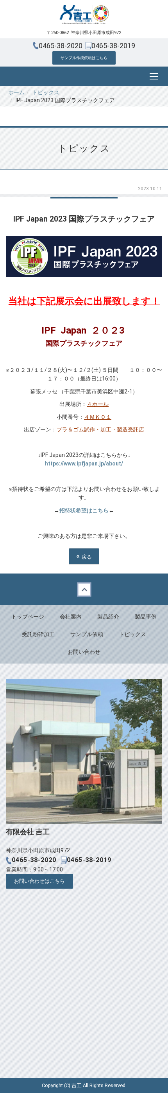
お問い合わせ (84, 652)
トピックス (45, 92)
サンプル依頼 (86, 634)
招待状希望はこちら (84, 510)
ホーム (16, 92)
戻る (84, 556)
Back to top (84, 589)
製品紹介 (108, 616)
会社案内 (71, 616)
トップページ (27, 616)
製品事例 (146, 616)
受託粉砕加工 (38, 634)
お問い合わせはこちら (39, 881)
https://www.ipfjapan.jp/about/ (84, 463)
